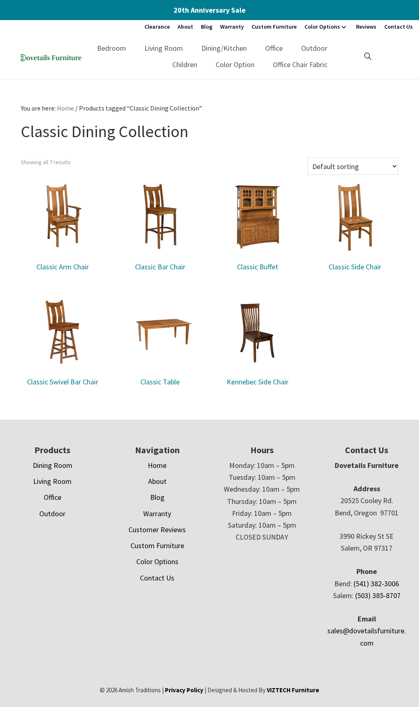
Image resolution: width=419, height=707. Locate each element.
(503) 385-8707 (378, 595)
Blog (206, 26)
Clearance (157, 26)
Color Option (235, 64)
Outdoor (314, 48)
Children (184, 64)
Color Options (322, 26)
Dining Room (52, 465)
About (185, 26)
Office (274, 48)
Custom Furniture (274, 26)
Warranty (232, 26)
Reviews (366, 26)
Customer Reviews (157, 529)
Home (157, 465)
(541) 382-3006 (376, 583)
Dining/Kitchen (224, 48)
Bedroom (111, 48)
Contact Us (398, 26)
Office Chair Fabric (300, 64)
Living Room (163, 48)
